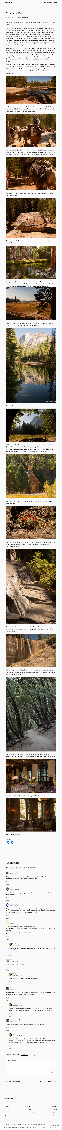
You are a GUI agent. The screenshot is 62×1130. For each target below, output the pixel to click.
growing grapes (14, 922)
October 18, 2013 (14, 923)
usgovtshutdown (14, 872)
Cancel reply (32, 1055)
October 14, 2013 (14, 961)
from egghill (8, 2)
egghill (18, 17)
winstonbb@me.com (47, 1010)
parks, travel (25, 17)
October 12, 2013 (14, 1021)
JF (10, 888)
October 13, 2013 (17, 1035)
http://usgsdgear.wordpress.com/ (28, 878)
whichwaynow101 (15, 1019)
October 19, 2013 (14, 905)
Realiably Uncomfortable (33, 1042)
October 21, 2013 (14, 890)
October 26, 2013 (14, 873)
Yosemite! (25, 28)
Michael (12, 987)
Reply (7, 884)
